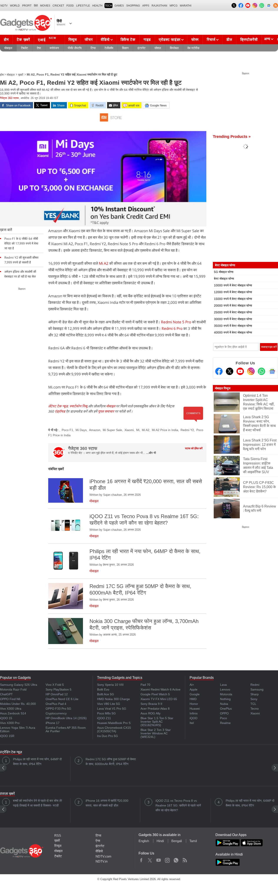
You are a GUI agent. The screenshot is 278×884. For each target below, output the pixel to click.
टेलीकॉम (108, 48)
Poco (223, 718)
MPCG (173, 5)
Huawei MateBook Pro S (114, 723)
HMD (193, 699)
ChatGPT (6, 694)
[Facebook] (219, 371)
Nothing (225, 699)
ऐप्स (39, 48)
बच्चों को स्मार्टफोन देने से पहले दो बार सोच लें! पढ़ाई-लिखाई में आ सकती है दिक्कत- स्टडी (37, 803)
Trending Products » (232, 136)
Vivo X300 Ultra (10, 708)
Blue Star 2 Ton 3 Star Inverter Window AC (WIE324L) (156, 733)
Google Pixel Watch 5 (155, 694)
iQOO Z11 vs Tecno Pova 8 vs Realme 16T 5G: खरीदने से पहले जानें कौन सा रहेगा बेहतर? (178, 805)
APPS (145, 5)
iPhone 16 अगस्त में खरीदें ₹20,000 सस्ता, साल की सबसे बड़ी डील (107, 803)
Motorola (226, 694)
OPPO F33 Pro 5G (58, 708)
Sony (253, 699)
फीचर (89, 40)
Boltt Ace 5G (105, 694)
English (144, 841)
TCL (253, 704)
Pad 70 (145, 684)
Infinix (194, 713)
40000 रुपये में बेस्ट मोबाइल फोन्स (233, 332)
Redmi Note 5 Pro (176, 321)
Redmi (254, 684)
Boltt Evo (103, 689)
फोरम (195, 40)
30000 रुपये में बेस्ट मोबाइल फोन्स (233, 319)
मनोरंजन (54, 48)
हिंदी (36, 5)
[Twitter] (229, 371)
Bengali (176, 841)
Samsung (256, 689)
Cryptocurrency (56, 713)
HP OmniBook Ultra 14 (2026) (66, 718)
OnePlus (226, 708)
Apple (193, 689)
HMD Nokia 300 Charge (113, 699)
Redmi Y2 (187, 430)
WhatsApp (176, 859)
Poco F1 (67, 430)
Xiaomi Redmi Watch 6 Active (160, 689)
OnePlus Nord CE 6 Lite (62, 699)
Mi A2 (103, 263)
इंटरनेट (141, 48)
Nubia (224, 704)
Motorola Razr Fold (13, 689)
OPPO (224, 713)
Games (119, 5)
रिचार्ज (211, 40)
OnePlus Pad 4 (56, 704)
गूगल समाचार (106, 411)
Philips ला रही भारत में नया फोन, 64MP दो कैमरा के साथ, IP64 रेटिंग (37, 761)
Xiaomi (129, 430)
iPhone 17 (53, 723)
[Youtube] (240, 371)
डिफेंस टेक (128, 40)
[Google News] (272, 371)
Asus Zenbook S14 (13, 713)
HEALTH (97, 5)
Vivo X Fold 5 (55, 684)
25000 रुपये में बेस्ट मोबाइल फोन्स (233, 312)
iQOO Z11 (104, 718)
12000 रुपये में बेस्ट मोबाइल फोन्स (233, 292)
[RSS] (275, 5)
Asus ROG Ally (151, 713)
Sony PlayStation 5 (58, 689)
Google (195, 694)
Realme (225, 723)
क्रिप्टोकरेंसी (249, 40)
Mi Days (81, 430)
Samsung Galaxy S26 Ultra (18, 684)
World (15, 5)
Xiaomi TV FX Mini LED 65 (159, 699)
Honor (194, 704)
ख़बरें (20, 74)
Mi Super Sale (112, 430)
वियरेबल (174, 48)
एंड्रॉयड (60, 411)
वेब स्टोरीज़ (193, 48)
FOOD (70, 5)
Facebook (141, 859)
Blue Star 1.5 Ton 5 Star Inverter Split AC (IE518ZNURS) (157, 721)
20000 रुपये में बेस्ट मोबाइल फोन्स (233, 305)
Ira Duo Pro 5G (107, 736)
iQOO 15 (6, 718)
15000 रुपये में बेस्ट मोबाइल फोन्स (233, 299)
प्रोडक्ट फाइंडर (169, 40)
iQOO (193, 718)
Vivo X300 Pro (10, 723)
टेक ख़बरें (23, 40)
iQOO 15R (7, 736)
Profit (26, 5)
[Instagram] (251, 371)
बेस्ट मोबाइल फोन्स (224, 278)
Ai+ (192, 684)
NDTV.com (103, 856)
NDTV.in (102, 861)
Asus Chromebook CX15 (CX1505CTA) (114, 729)
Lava (223, 684)
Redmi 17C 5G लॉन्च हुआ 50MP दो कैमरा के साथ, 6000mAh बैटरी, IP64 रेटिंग (111, 761)
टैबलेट (24, 48)
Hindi (160, 841)
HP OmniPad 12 (57, 694)
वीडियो (105, 40)
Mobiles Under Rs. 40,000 (18, 704)
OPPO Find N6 (10, 699)
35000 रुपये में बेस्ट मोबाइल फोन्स (233, 325)
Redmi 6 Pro (172, 328)
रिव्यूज (72, 40)
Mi (137, 430)
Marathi (185, 5)
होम (6, 40)
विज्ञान (125, 48)
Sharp (254, 694)
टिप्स (93, 48)
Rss (184, 859)
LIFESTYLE (83, 5)
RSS (57, 835)
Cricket (58, 5)
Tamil (193, 841)
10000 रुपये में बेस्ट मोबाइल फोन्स (233, 285)
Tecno (254, 708)
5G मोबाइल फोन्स (223, 272)
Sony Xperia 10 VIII (110, 684)
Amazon (94, 430)
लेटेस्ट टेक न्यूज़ (58, 406)
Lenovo (225, 689)
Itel (192, 723)
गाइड (147, 40)
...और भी (151, 452)
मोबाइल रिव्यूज (222, 388)
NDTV (4, 5)
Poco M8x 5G (106, 713)
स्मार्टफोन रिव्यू (78, 406)
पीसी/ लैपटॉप (75, 48)
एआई (47, 39)
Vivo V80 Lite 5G (108, 704)
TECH (108, 5)
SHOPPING (133, 5)
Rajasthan (159, 5)
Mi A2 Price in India (165, 430)
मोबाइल (8, 48)
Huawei (195, 708)
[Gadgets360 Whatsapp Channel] (261, 371)
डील (229, 40)
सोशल (157, 48)
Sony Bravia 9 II (151, 704)
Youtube (158, 859)
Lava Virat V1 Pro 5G (111, 708)
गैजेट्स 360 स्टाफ (9, 98)
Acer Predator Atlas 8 (155, 708)
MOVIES (45, 5)
